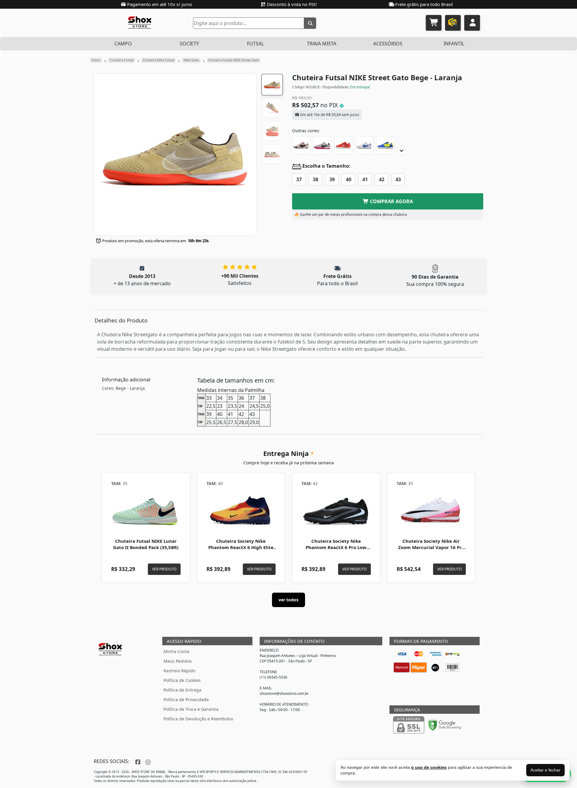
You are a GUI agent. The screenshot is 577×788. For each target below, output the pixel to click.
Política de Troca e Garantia (190, 709)
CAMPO (123, 43)
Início (96, 60)
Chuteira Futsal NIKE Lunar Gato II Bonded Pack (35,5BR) (146, 544)
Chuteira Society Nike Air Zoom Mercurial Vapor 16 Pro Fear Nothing (431, 547)
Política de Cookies (182, 680)
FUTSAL (255, 43)
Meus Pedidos (177, 661)
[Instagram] (147, 761)
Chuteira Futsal (121, 60)
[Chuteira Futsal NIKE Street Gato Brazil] (385, 145)
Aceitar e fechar (545, 770)
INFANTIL (454, 43)
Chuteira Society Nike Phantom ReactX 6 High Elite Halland (240, 547)
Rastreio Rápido (179, 670)
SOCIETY (189, 43)
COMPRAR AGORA (391, 201)
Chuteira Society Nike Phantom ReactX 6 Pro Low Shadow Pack (336, 547)
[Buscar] (310, 23)
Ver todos (288, 600)
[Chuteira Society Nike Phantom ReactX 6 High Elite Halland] (241, 510)
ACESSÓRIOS (387, 43)
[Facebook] (137, 761)
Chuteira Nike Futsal (158, 60)
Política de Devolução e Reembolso (198, 719)
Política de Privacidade (186, 699)
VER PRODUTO (164, 569)
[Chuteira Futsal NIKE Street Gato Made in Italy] (364, 145)
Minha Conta (176, 651)
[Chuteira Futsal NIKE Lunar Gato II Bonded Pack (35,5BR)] (146, 510)
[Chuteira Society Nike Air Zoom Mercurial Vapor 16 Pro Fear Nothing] (431, 510)
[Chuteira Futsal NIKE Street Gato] (301, 145)
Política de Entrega (182, 690)
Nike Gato (191, 60)
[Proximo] (401, 150)
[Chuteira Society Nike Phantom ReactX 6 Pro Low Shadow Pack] (336, 510)
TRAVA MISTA (321, 43)
